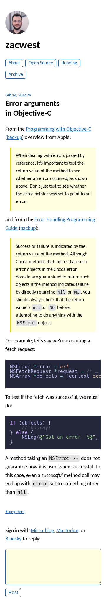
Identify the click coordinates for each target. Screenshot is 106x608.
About (14, 63)
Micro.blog (42, 531)
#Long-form (14, 512)
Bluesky (13, 539)
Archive (16, 74)
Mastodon (67, 531)
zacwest (22, 45)
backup (14, 137)
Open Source (41, 63)
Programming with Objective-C (58, 129)
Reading (69, 63)
